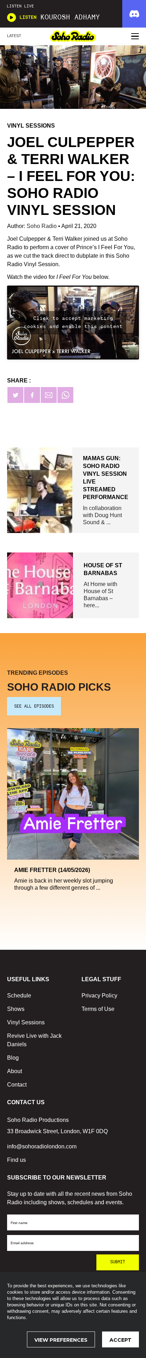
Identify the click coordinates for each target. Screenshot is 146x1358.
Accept (120, 1340)
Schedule (19, 996)
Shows (15, 1009)
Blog (13, 1058)
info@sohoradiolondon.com (42, 1146)
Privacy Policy (99, 996)
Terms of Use (98, 1009)
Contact (17, 1085)
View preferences (61, 1340)
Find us (16, 1160)
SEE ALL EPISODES (34, 706)
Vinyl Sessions (26, 1022)
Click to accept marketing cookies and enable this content (73, 322)
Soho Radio (42, 226)
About (14, 1071)
